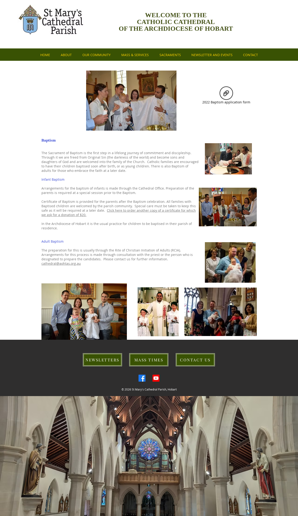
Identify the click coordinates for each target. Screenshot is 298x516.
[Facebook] (142, 378)
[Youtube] (155, 378)
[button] (212, 55)
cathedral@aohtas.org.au (61, 263)
